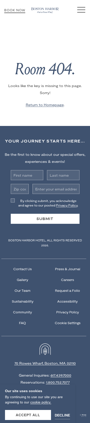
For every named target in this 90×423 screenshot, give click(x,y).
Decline (62, 415)
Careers (67, 280)
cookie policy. (40, 402)
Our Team (22, 291)
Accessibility (67, 301)
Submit (45, 219)
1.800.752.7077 (58, 382)
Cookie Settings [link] (67, 323)
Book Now (14, 10)
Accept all (28, 415)
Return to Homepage (45, 105)
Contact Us (22, 269)
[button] (81, 10)
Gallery (22, 280)
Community (22, 312)
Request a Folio (67, 291)
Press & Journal (67, 269)
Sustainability (23, 301)
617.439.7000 (60, 375)
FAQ (22, 323)
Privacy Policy (67, 312)
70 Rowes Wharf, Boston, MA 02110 (45, 363)
